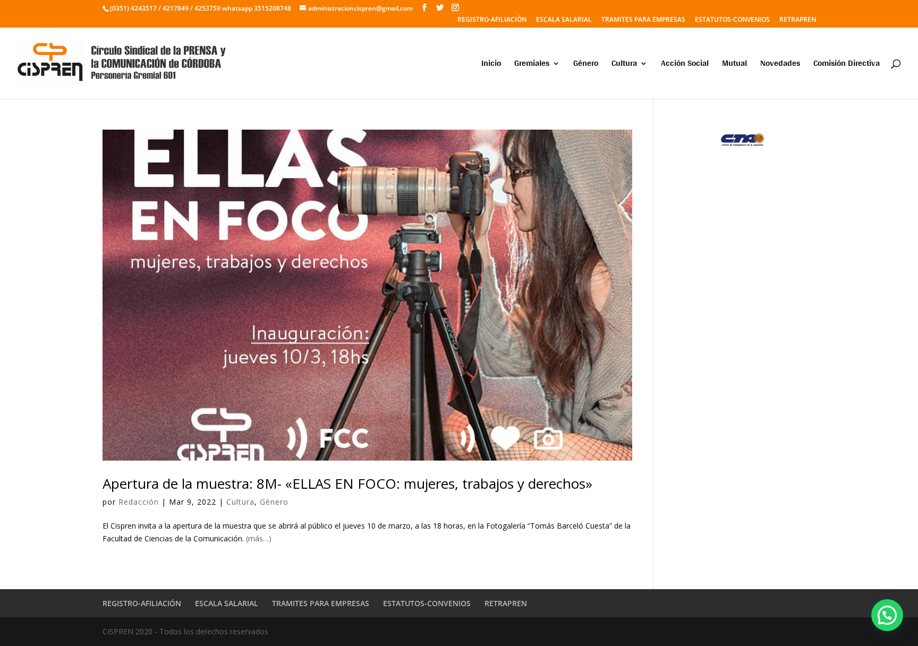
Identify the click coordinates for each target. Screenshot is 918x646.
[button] (887, 615)
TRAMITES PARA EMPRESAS (643, 20)
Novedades (780, 65)
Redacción (138, 502)
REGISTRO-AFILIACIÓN (491, 20)
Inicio (491, 65)
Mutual (734, 65)
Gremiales (531, 65)
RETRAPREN (797, 20)
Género (585, 65)
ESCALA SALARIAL (564, 20)
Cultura (624, 65)
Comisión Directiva (846, 65)
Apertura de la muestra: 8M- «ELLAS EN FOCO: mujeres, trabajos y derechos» (347, 483)
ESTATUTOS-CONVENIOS (732, 20)
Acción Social (685, 65)
